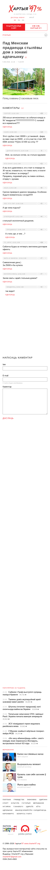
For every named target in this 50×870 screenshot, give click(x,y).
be (15, 20)
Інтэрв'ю (7, 806)
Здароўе (29, 806)
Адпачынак (8, 810)
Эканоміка (31, 799)
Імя (4, 364)
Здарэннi (43, 799)
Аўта (38, 806)
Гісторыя (26, 803)
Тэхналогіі (18, 806)
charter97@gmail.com (12, 857)
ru (19, 20)
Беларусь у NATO (24, 813)
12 (26, 57)
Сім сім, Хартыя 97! (36, 27)
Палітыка (7, 799)
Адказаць (7, 127)
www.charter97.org (32, 843)
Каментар (7, 387)
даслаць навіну (18, 17)
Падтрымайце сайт (13, 27)
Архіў (31, 17)
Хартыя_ (25, 9)
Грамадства (19, 799)
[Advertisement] (25, 327)
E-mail (5, 375)
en (23, 20)
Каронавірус (8, 813)
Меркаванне (8, 750)
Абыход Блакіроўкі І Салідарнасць (30, 810)
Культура (15, 803)
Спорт (5, 803)
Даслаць (8, 418)
